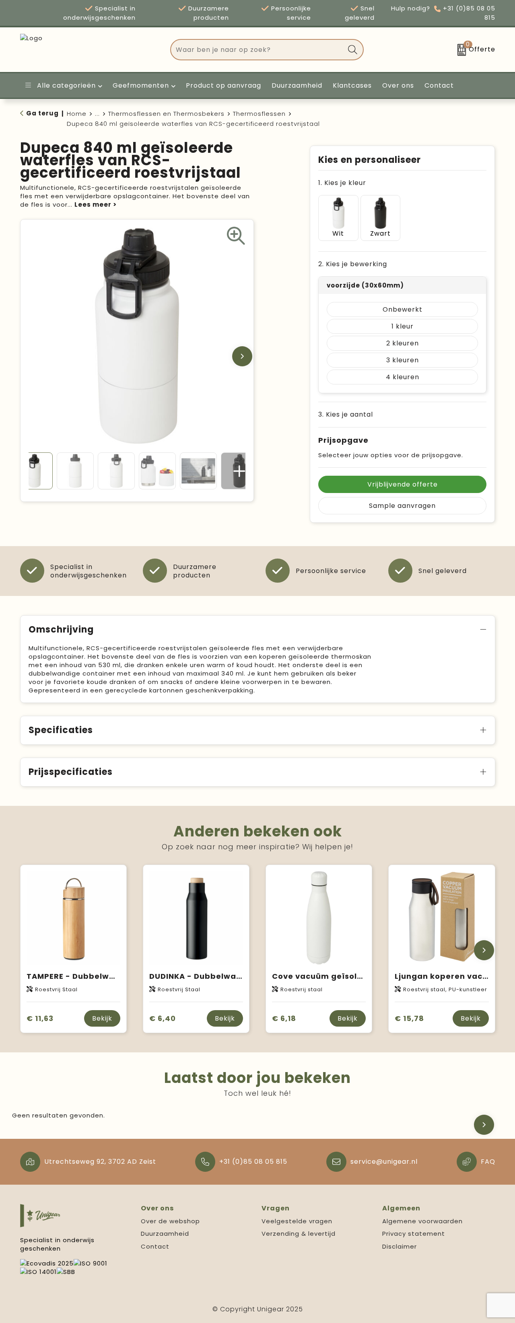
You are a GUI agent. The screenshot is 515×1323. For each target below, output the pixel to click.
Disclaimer (399, 1246)
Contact (155, 1246)
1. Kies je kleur (342, 183)
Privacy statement (413, 1233)
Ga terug (42, 113)
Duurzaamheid (165, 1233)
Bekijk (102, 1018)
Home (77, 113)
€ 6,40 (162, 1018)
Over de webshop (170, 1221)
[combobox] (258, 49)
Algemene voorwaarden (422, 1221)
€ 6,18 (284, 1018)
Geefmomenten (141, 85)
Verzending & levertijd (299, 1233)
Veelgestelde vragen (297, 1221)
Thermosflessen (259, 113)
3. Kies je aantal (345, 414)
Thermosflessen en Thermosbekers (166, 113)
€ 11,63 (40, 1018)
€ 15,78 (409, 1018)
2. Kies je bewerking (352, 264)
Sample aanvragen (402, 505)
